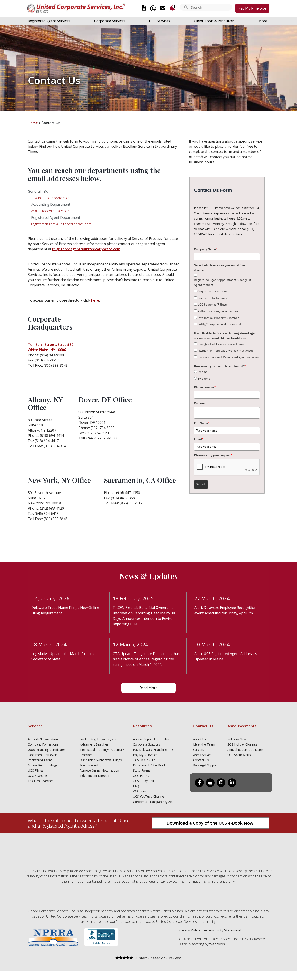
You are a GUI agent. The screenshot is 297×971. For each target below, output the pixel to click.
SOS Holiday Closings (242, 744)
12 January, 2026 (50, 598)
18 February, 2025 (133, 598)
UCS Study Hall (143, 781)
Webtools (217, 944)
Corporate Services (109, 20)
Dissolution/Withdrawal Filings (101, 760)
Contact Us (201, 760)
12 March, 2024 (130, 644)
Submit (201, 484)
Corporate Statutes (146, 744)
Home (33, 122)
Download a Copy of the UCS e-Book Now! (210, 823)
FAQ (136, 786)
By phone (203, 379)
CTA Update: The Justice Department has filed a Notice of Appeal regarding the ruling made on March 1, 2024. (146, 659)
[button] (186, 7)
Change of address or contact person (222, 344)
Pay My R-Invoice (252, 8)
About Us (199, 739)
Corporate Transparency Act (153, 802)
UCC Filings (35, 770)
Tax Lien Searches (40, 781)
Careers (198, 749)
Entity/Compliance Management (219, 324)
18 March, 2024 (49, 644)
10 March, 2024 (212, 644)
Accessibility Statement (222, 930)
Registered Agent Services (49, 20)
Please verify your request (213, 455)
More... (263, 20)
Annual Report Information (152, 739)
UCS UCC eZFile (144, 760)
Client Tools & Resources (214, 20)
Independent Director (95, 776)
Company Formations (43, 744)
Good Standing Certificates (46, 749)
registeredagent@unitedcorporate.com (61, 224)
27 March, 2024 (212, 598)
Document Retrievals (42, 755)
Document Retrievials (212, 298)
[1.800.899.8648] (153, 8)
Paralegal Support (205, 765)
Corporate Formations (212, 291)
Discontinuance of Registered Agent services (228, 357)
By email (203, 372)
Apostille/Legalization (43, 739)
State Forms (141, 770)
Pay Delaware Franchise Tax (153, 749)
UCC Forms (141, 776)
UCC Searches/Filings (212, 305)
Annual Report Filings (42, 765)
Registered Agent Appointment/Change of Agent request (222, 282)
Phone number (205, 387)
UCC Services (159, 20)
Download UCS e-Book (149, 765)
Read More (148, 687)
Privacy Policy (189, 930)
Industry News (237, 739)
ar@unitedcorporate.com (50, 211)
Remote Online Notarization (99, 770)
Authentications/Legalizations (218, 311)
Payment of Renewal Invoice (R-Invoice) (225, 351)
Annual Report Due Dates (245, 749)
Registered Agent (40, 760)
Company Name (205, 249)
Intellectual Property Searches (218, 318)
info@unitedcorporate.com (49, 198)
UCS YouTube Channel (149, 796)
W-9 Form (140, 791)
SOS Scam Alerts (239, 755)
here (95, 300)
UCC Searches (38, 776)
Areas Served (202, 755)
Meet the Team (204, 744)
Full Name (201, 423)
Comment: (201, 403)
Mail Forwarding (91, 765)
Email (198, 439)
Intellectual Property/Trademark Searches (102, 752)
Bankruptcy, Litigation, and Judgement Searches (98, 741)
